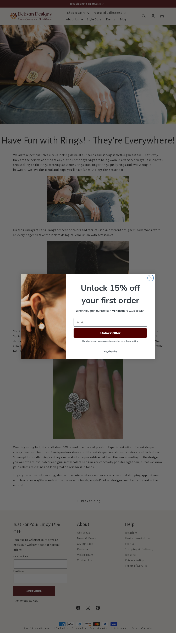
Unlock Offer (110, 333)
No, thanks (110, 351)
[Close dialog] (151, 278)
